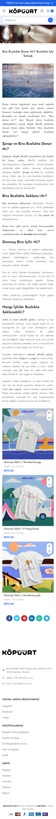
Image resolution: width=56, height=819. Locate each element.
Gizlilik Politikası (10, 738)
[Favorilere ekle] (49, 418)
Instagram (7, 706)
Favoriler (6, 781)
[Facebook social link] (9, 618)
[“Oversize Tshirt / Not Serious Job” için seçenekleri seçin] (49, 546)
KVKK (5, 755)
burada (28, 234)
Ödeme (6, 787)
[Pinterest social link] (24, 618)
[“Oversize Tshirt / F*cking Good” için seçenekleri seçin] (49, 479)
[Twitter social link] (17, 618)
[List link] (28, 677)
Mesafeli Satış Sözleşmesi (15, 732)
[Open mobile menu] (4, 11)
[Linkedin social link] (32, 618)
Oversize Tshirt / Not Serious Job (22, 595)
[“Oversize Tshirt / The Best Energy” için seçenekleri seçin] (49, 412)
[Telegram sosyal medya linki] (47, 618)
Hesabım (6, 775)
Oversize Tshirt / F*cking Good (21, 528)
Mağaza (6, 770)
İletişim (5, 793)
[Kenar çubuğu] (4, 249)
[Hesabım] (42, 11)
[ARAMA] (50, 20)
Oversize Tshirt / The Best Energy (22, 462)
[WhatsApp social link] (39, 618)
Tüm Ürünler (17, 466)
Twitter (5, 717)
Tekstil (7, 466)
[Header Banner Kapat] (52, 3)
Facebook (7, 711)
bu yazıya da (46, 215)
